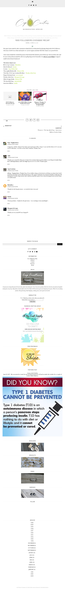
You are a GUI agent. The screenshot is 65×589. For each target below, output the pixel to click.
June (31, 557)
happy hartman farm (55, 35)
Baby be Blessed (25, 35)
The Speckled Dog (28, 37)
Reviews (32, 263)
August (31, 552)
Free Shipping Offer (32, 258)
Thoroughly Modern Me (40, 37)
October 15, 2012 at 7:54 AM (12, 170)
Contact (32, 262)
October (31, 547)
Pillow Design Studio (12, 37)
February (31, 567)
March (31, 564)
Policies (32, 260)
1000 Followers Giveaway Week (12, 35)
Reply (8, 151)
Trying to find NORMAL (32, 373)
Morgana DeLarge (12, 208)
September (31, 550)
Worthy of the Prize (53, 37)
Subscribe (24, 299)
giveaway (46, 35)
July (31, 555)
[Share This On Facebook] (27, 119)
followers (40, 35)
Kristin (9, 196)
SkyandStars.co (44, 587)
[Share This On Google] (38, 119)
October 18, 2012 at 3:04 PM (12, 198)
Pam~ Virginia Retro (13, 142)
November (31, 545)
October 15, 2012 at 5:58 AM (12, 144)
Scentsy (21, 37)
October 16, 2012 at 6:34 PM (12, 186)
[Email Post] (6, 120)
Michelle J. (10, 185)
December (31, 543)
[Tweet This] (30, 119)
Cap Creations (33, 35)
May (31, 559)
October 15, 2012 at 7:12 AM (12, 157)
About (32, 265)
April (31, 562)
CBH (8, 155)
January (31, 569)
